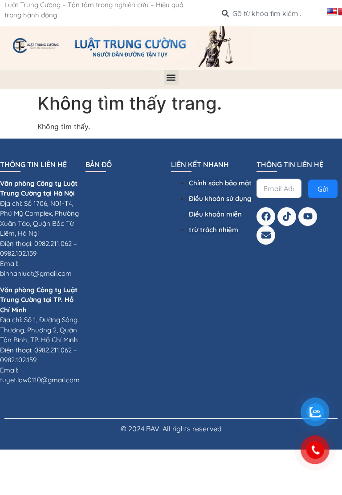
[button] (171, 77)
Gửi (323, 188)
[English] (331, 12)
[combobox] (270, 13)
